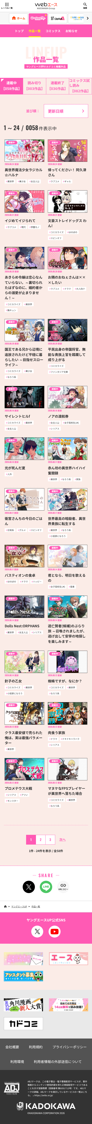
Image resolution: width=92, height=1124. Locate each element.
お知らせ (71, 31)
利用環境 (17, 1061)
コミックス (53, 31)
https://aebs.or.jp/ (43, 1095)
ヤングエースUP (19, 906)
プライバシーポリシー (69, 1046)
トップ (19, 31)
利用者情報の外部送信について (58, 1061)
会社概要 (12, 1046)
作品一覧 (35, 31)
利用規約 (36, 1046)
